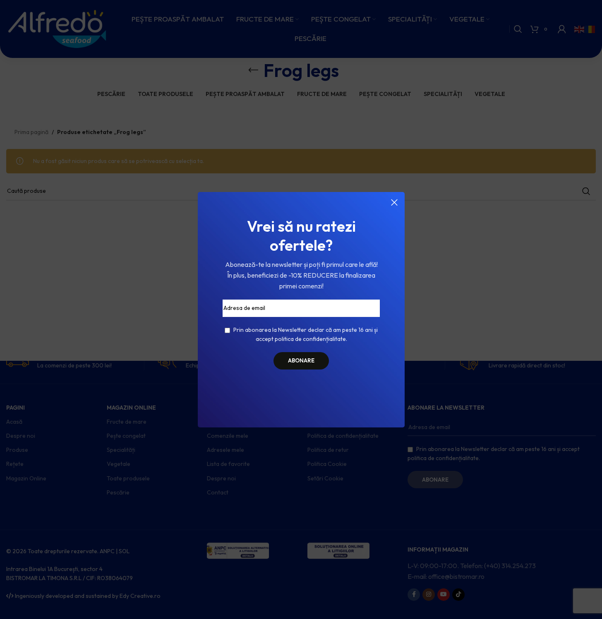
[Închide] (394, 202)
